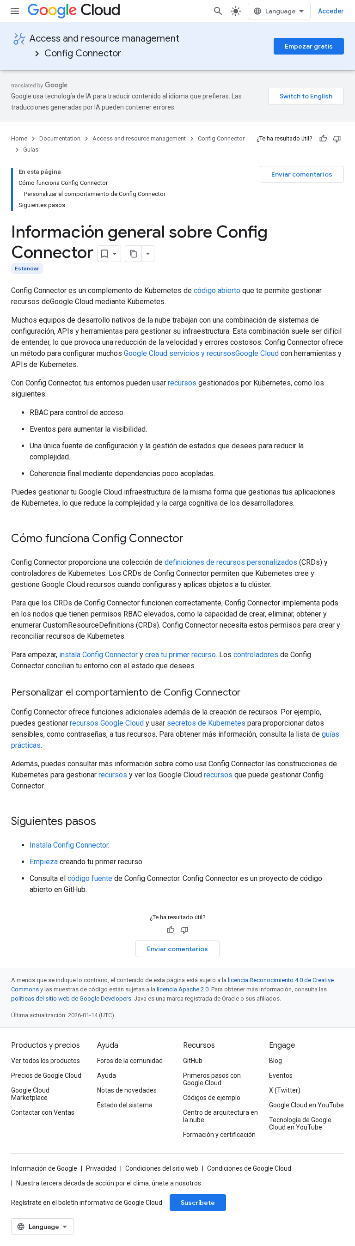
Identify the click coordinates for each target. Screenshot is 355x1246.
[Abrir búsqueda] (218, 11)
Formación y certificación (219, 1134)
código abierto (217, 290)
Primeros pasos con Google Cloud (212, 1079)
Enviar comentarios (301, 174)
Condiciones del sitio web (161, 1168)
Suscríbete (198, 1202)
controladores (255, 654)
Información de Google (44, 1168)
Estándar (27, 268)
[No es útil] (337, 139)
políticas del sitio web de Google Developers (71, 998)
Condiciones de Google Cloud (249, 1168)
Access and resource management (104, 38)
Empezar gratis (309, 46)
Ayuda (106, 1075)
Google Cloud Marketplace (30, 1094)
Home (19, 138)
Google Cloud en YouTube (306, 1105)
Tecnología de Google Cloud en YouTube (300, 1123)
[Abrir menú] (15, 11)
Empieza (44, 861)
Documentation (59, 138)
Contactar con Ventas (42, 1112)
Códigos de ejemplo (211, 1097)
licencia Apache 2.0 (182, 989)
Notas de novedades (127, 1090)
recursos (182, 383)
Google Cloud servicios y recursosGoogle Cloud (202, 353)
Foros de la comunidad (130, 1060)
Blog (275, 1060)
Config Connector (83, 53)
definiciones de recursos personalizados (231, 562)
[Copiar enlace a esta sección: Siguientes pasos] (105, 822)
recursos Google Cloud (108, 723)
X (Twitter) (284, 1090)
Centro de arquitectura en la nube (220, 1116)
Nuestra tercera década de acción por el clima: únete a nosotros (108, 1183)
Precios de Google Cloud (46, 1075)
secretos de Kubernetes (206, 723)
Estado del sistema (125, 1105)
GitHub (192, 1060)
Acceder (331, 11)
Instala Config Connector (69, 845)
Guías (30, 149)
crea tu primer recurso (180, 654)
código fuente (89, 878)
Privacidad (101, 1168)
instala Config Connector (98, 654)
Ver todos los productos (45, 1060)
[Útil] (323, 139)
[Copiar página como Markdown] (133, 254)
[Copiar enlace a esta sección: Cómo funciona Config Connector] (193, 539)
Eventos (281, 1075)
